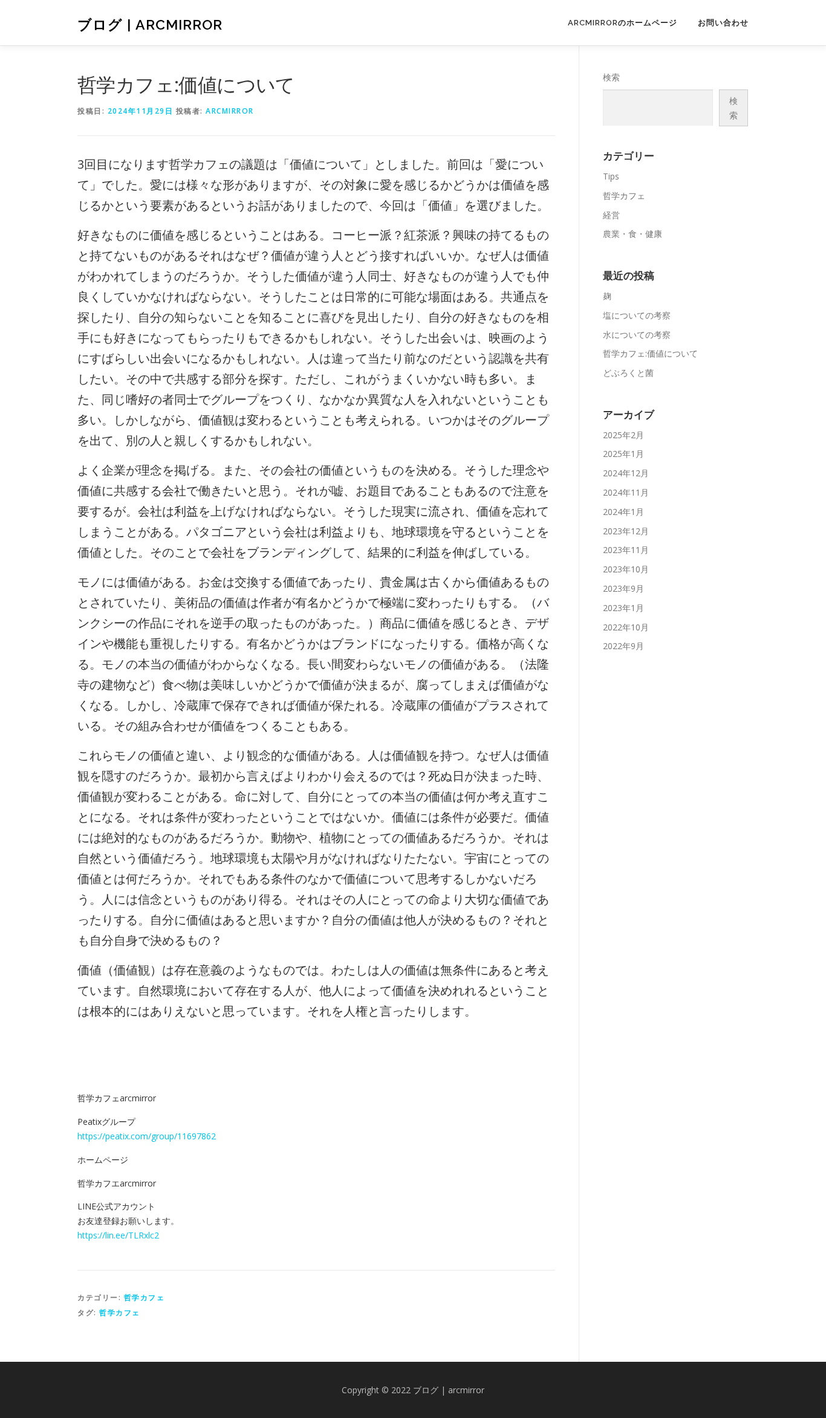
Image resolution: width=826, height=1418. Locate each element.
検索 (611, 77)
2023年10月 (626, 569)
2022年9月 (623, 646)
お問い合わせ (723, 22)
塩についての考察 (637, 315)
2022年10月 (626, 627)
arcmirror (230, 111)
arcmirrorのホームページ (622, 22)
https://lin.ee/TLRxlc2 (118, 1235)
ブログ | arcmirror (150, 24)
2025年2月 (623, 435)
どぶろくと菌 (628, 372)
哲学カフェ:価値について (650, 353)
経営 (611, 215)
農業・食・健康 (632, 233)
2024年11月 (626, 492)
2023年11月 (626, 549)
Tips (611, 176)
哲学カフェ (144, 1297)
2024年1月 (623, 511)
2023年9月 (623, 588)
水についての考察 (637, 334)
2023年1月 (623, 607)
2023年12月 (626, 531)
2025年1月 (623, 453)
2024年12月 (626, 473)
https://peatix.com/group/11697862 (146, 1136)
